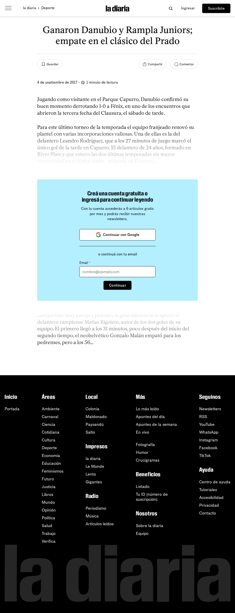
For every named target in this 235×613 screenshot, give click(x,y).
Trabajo (49, 533)
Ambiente (51, 408)
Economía (51, 455)
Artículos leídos (100, 523)
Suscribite (216, 8)
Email (84, 263)
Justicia (49, 486)
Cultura (48, 440)
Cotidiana (50, 432)
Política (48, 517)
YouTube (207, 424)
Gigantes (94, 481)
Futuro (48, 479)
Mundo (48, 502)
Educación (51, 463)
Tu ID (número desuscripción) (152, 497)
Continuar (117, 285)
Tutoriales (208, 489)
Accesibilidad (211, 497)
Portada (12, 408)
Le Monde (95, 466)
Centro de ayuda (214, 481)
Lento (91, 474)
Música (92, 516)
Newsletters (210, 408)
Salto (90, 432)
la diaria (29, 8)
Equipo (142, 533)
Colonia (92, 408)
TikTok (205, 455)
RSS (203, 416)
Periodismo (96, 508)
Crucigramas (147, 460)
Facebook (208, 447)
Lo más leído (147, 408)
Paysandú (95, 424)
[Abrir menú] (8, 8)
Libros (47, 494)
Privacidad (209, 505)
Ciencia (48, 424)
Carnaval (50, 416)
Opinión (49, 510)
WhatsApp (208, 432)
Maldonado (96, 416)
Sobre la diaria (149, 525)
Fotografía (145, 444)
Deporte (48, 8)
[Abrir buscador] (171, 8)
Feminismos (52, 471)
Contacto (207, 513)
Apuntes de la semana (156, 424)
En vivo (142, 432)
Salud (47, 525)
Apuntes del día (150, 416)
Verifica (49, 541)
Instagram (208, 440)
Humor (142, 452)
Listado (142, 486)
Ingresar (188, 8)
